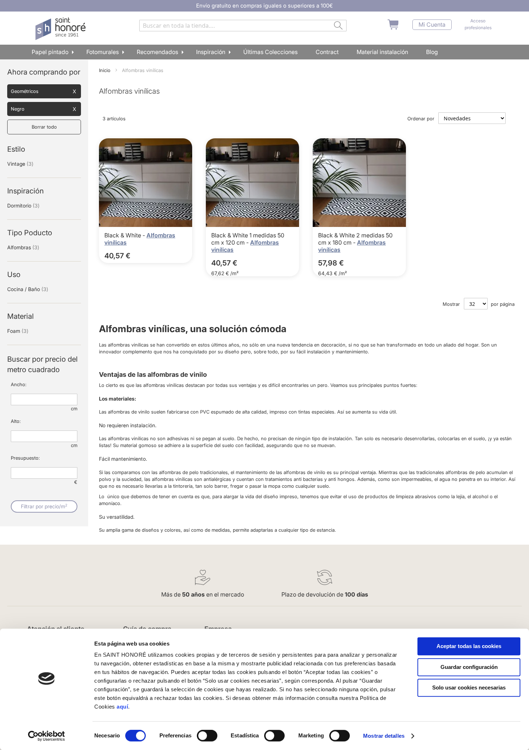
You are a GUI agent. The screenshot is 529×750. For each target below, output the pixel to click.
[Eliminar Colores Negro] (74, 109)
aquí (122, 707)
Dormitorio (23, 205)
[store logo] (61, 29)
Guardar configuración (469, 667)
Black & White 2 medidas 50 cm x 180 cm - (355, 239)
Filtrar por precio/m (44, 506)
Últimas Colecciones (270, 51)
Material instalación (382, 51)
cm (74, 408)
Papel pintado (50, 51)
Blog (432, 51)
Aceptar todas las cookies (469, 646)
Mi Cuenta (432, 24)
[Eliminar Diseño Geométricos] (74, 91)
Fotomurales (102, 51)
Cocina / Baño (27, 289)
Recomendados (157, 51)
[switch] (207, 736)
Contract (327, 51)
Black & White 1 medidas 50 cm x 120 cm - (247, 239)
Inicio (105, 70)
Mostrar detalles (383, 736)
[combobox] (243, 25)
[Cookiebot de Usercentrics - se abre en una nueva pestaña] (46, 736)
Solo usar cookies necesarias (469, 687)
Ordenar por (420, 118)
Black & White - (125, 235)
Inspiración (210, 51)
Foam (17, 331)
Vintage (20, 164)
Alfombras (23, 247)
